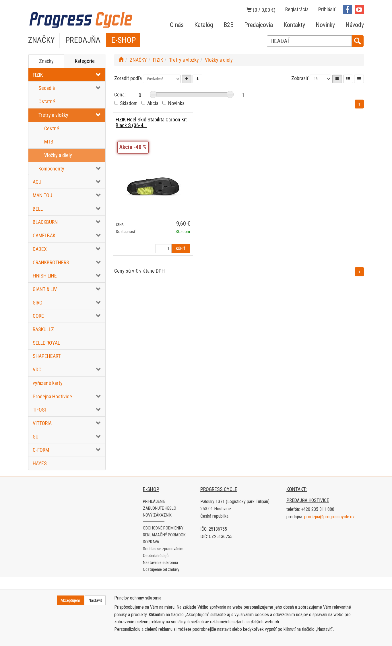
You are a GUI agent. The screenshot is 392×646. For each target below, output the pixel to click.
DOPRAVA (151, 541)
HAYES (40, 463)
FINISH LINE (45, 276)
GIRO (37, 303)
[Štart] (121, 60)
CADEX (40, 249)
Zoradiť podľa (128, 78)
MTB (48, 142)
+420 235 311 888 (317, 509)
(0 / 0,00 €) (263, 10)
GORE (38, 316)
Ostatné (46, 101)
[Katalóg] (337, 79)
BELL (38, 209)
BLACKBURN (45, 222)
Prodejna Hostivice (52, 396)
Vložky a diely (58, 155)
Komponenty (51, 169)
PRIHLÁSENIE (154, 501)
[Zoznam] (348, 79)
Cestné (51, 128)
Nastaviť (95, 600)
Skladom (128, 103)
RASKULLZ (43, 329)
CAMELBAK (44, 235)
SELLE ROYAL (46, 343)
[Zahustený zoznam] (359, 79)
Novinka (176, 103)
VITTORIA (42, 423)
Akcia (152, 103)
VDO (37, 369)
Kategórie (85, 61)
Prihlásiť (326, 9)
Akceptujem (70, 600)
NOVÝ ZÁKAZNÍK (157, 515)
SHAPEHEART (47, 356)
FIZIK (38, 75)
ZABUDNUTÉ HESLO (159, 508)
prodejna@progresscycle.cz (329, 516)
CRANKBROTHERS (51, 262)
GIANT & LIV (45, 289)
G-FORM (41, 450)
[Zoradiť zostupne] (197, 79)
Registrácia (296, 9)
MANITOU (42, 195)
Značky (46, 61)
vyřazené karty (48, 383)
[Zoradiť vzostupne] (186, 79)
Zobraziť (299, 78)
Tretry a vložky (53, 115)
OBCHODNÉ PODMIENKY (163, 528)
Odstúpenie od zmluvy (161, 569)
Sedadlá (46, 88)
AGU (37, 182)
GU (35, 437)
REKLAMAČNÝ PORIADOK (164, 535)
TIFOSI (39, 410)
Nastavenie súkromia (160, 562)
